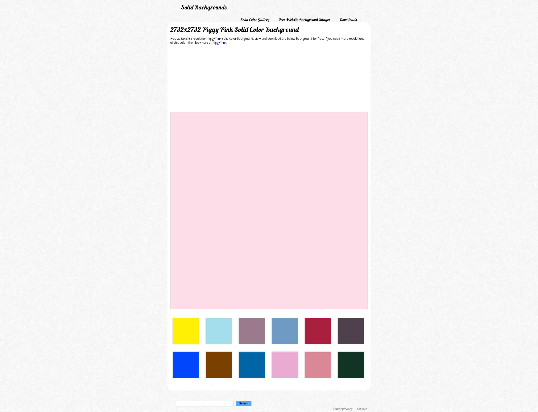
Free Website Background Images (304, 19)
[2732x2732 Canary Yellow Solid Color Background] (186, 343)
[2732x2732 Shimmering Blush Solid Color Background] (318, 377)
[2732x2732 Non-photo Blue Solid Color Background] (219, 343)
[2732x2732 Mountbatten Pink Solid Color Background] (252, 343)
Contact (362, 409)
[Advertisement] (269, 79)
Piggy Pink (219, 43)
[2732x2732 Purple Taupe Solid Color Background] (351, 343)
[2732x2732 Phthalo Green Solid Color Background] (351, 377)
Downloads (348, 19)
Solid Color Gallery (254, 19)
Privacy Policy (342, 409)
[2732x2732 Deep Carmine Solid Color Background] (318, 343)
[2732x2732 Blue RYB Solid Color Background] (186, 377)
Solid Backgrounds (204, 7)
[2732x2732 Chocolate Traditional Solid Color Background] (219, 377)
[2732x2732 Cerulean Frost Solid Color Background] (285, 343)
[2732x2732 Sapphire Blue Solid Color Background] (252, 377)
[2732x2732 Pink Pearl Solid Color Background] (285, 377)
